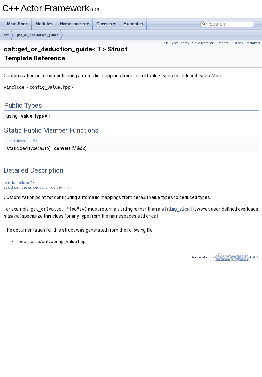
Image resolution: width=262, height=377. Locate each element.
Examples (133, 23)
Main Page (17, 23)
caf (6, 35)
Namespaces (72, 23)
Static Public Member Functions (205, 43)
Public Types (169, 43)
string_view (175, 209)
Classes (104, 23)
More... (218, 75)
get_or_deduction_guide (37, 35)
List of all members (246, 43)
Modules (43, 23)
